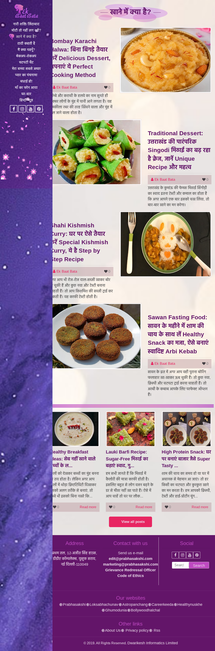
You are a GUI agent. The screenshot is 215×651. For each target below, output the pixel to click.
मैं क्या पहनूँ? (26, 50)
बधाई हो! (26, 81)
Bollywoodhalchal (145, 610)
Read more (88, 507)
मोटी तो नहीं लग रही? (26, 30)
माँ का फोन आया (26, 88)
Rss (156, 630)
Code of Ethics (130, 576)
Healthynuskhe (189, 604)
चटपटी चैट (26, 62)
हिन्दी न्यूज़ (26, 100)
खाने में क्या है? (26, 37)
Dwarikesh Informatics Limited (152, 643)
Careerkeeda (162, 604)
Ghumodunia (116, 610)
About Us (113, 630)
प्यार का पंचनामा (26, 75)
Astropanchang (135, 604)
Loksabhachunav (104, 604)
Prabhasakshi (74, 604)
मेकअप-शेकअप (26, 56)
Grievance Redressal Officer (130, 570)
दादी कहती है (26, 43)
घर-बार (26, 94)
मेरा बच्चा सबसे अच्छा (26, 69)
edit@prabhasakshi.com (130, 559)
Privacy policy (137, 630)
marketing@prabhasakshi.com (130, 564)
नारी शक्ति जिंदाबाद (26, 24)
